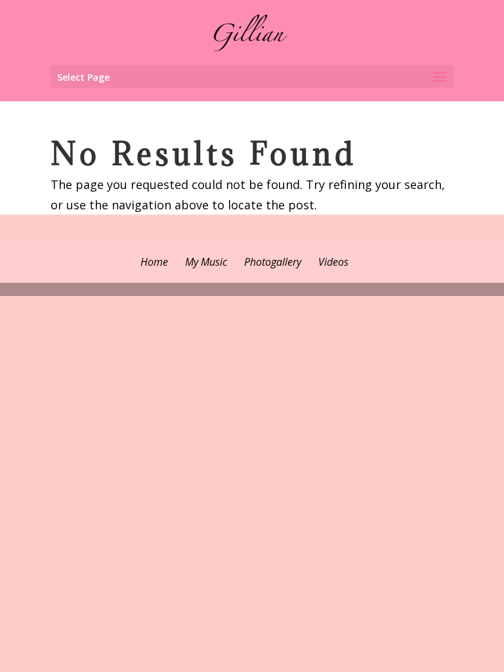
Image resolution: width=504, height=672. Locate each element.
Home (154, 262)
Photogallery (272, 262)
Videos (333, 262)
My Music (206, 262)
